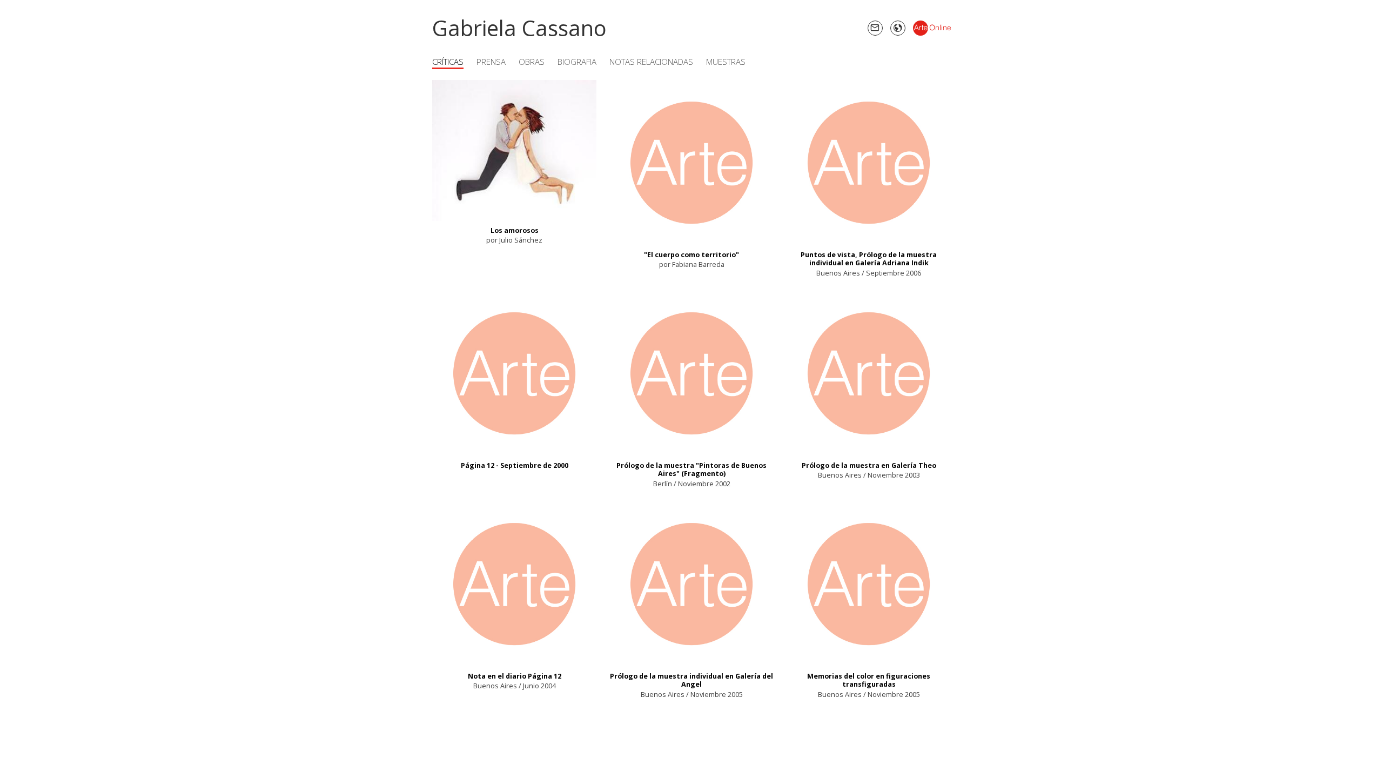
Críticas (448, 61)
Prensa (491, 61)
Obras (532, 61)
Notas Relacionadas (651, 61)
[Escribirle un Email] (875, 28)
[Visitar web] (897, 28)
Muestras (726, 61)
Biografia (577, 61)
